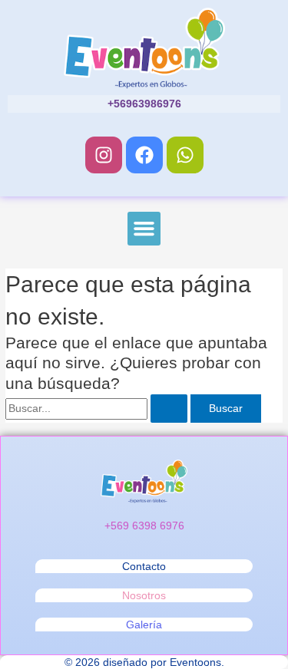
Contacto (144, 566)
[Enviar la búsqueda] (169, 408)
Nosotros (144, 595)
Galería (144, 624)
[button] (144, 229)
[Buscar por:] (97, 408)
